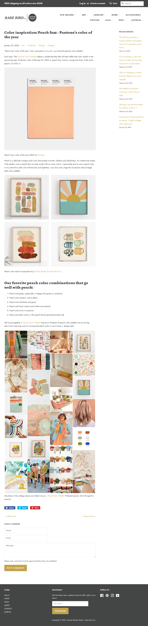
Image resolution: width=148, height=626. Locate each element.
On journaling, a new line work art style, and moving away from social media (130, 60)
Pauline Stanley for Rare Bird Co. (48, 271)
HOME (115, 15)
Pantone (41, 154)
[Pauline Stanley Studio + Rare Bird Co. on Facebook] (101, 596)
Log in (82, 3)
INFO (121, 20)
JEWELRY (99, 15)
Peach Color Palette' (31, 322)
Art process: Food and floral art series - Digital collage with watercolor (131, 120)
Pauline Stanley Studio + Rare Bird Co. (81, 620)
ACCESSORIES (133, 15)
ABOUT (7, 605)
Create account (97, 3)
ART (84, 15)
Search (6, 595)
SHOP (6, 602)
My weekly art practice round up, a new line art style (129, 92)
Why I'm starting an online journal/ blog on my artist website (130, 76)
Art (23, 45)
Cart (115, 3)
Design (42, 45)
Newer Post (88, 516)
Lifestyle (51, 45)
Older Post (11, 516)
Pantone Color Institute (26, 56)
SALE (108, 20)
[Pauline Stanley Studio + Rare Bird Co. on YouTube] (117, 596)
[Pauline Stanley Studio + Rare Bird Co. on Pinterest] (107, 596)
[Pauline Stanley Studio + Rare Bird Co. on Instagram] (112, 596)
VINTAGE (95, 20)
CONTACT (8, 608)
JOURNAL (137, 20)
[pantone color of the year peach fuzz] (50, 149)
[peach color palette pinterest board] (50, 492)
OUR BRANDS (67, 15)
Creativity (32, 45)
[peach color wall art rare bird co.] (50, 265)
